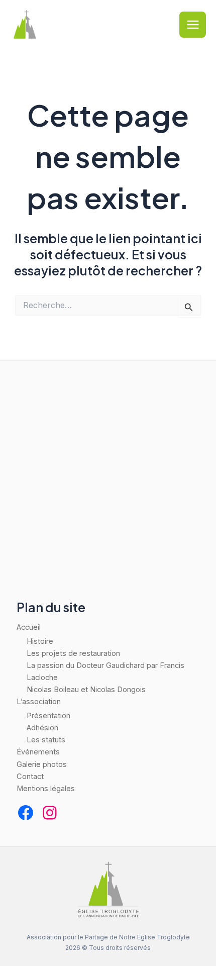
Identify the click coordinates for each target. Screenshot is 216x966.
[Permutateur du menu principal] (192, 25)
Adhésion (42, 727)
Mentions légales (46, 788)
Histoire (40, 641)
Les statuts (46, 739)
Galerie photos (42, 764)
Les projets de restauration (73, 653)
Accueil (29, 627)
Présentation (48, 715)
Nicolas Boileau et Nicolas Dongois (86, 689)
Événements (38, 751)
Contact (30, 776)
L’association (39, 701)
